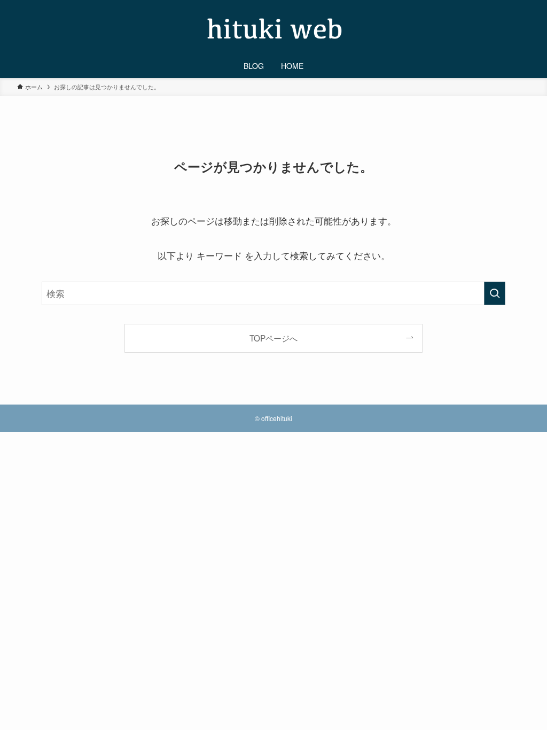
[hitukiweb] (273, 29)
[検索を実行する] (494, 293)
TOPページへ (273, 338)
